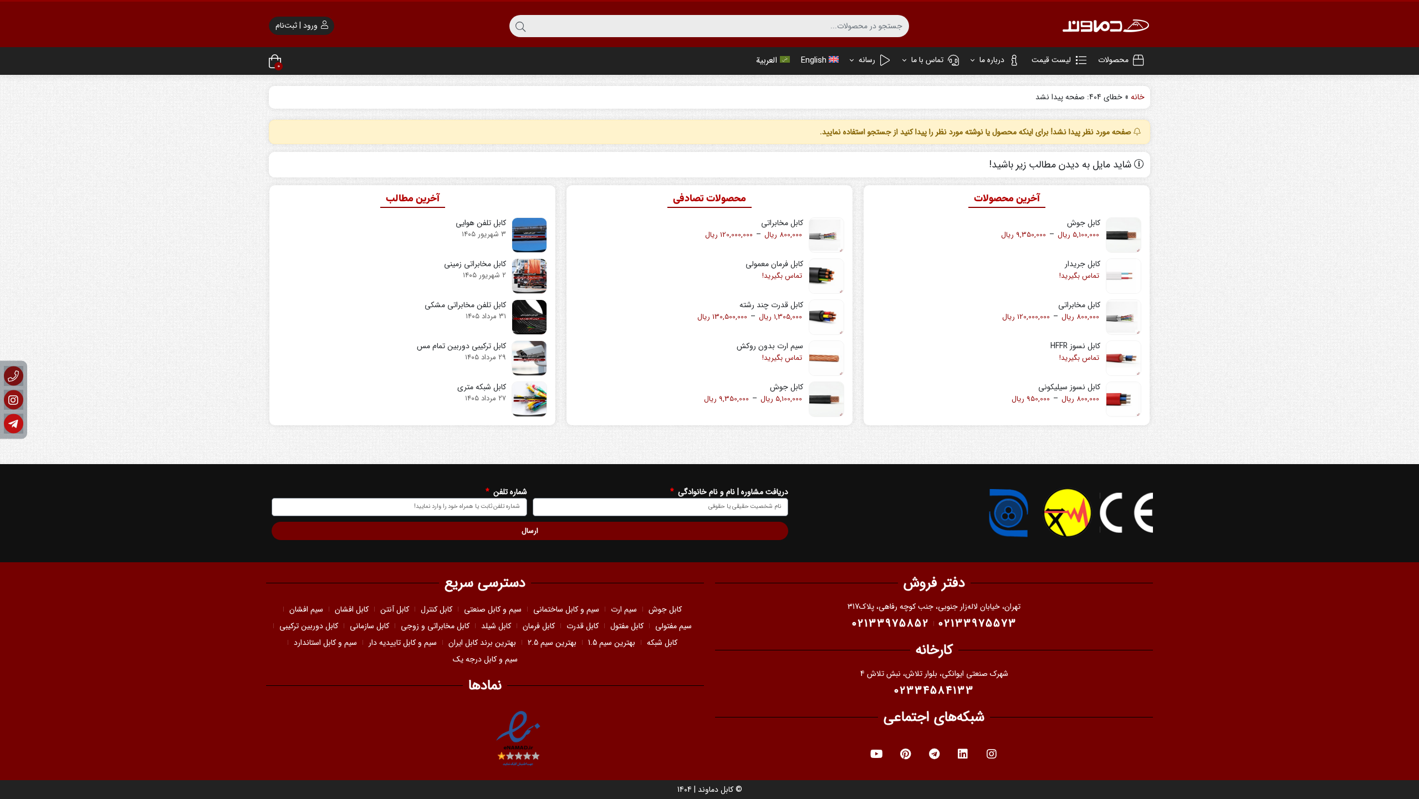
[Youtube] (876, 754)
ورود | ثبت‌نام (297, 25)
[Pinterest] (905, 754)
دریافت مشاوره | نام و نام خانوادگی (732, 492)
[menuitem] (820, 60)
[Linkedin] (963, 754)
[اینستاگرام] (13, 399)
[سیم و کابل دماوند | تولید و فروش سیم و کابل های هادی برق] (1105, 26)
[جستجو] (520, 26)
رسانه (865, 60)
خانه (1138, 97)
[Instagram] (991, 754)
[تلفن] (13, 375)
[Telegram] (934, 754)
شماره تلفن (509, 492)
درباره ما (990, 60)
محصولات (1113, 60)
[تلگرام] (13, 423)
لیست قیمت (1051, 60)
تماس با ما (926, 60)
